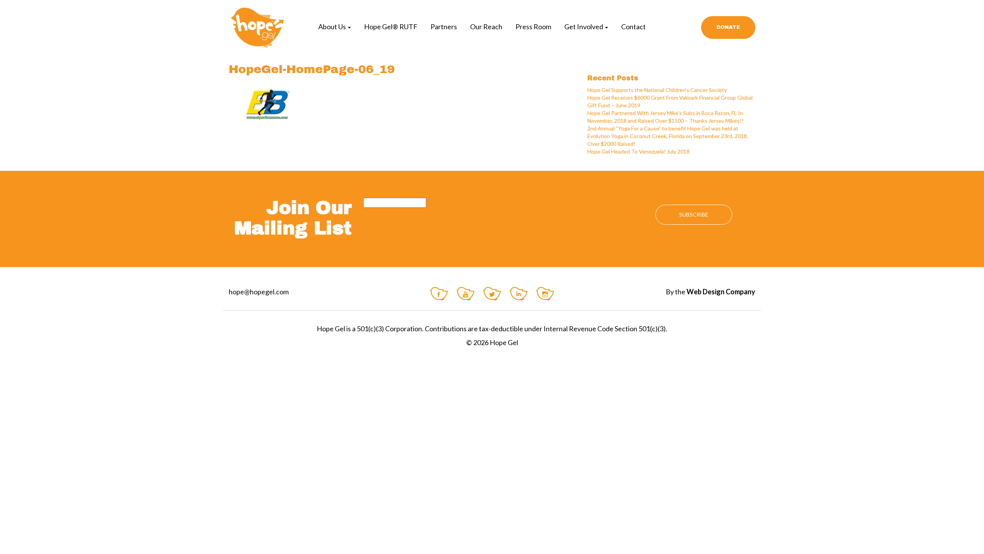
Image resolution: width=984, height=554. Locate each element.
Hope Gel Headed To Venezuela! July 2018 (638, 151)
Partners (443, 26)
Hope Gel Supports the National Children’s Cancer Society (657, 90)
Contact (633, 26)
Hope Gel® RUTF (390, 26)
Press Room (533, 26)
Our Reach (486, 26)
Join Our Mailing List (293, 218)
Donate (728, 27)
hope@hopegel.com (259, 291)
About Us (332, 26)
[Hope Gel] (256, 27)
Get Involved (584, 26)
